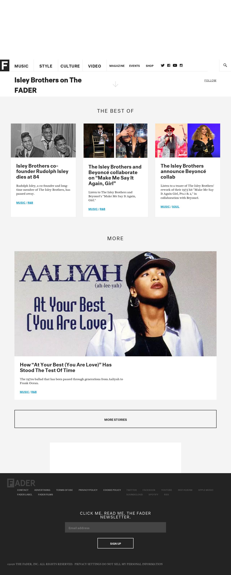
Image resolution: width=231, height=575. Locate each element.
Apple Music (205, 489)
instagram (181, 65)
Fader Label (24, 494)
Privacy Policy (88, 489)
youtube (175, 65)
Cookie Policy (112, 489)
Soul (175, 206)
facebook (168, 65)
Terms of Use (64, 489)
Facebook (149, 489)
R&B (30, 202)
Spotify (153, 494)
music (20, 202)
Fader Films (45, 494)
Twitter (163, 65)
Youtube (166, 489)
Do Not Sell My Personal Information (132, 564)
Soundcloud (134, 494)
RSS (166, 494)
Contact (23, 489)
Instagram (185, 489)
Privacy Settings (88, 564)
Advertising (42, 489)
